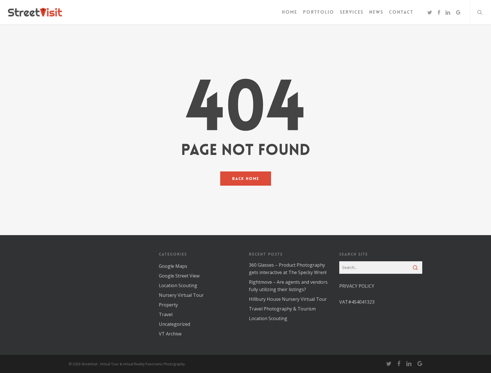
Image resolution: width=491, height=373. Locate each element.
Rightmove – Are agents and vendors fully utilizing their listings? (288, 286)
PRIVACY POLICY (356, 286)
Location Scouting (178, 285)
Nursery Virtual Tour (181, 295)
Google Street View (179, 276)
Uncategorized (174, 324)
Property (168, 305)
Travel (165, 314)
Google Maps (173, 266)
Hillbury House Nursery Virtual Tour (288, 299)
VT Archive (170, 334)
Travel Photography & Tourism (282, 309)
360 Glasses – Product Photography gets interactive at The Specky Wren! (287, 268)
